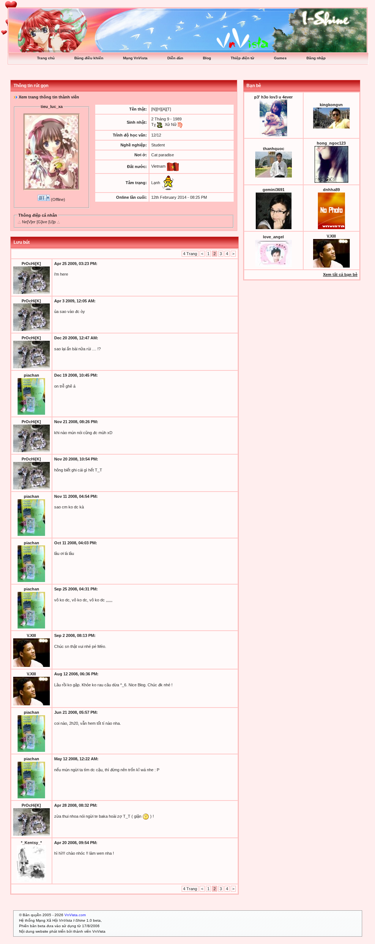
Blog (207, 58)
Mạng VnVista (135, 58)
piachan (31, 375)
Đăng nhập (316, 58)
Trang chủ (46, 58)
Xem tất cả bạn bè (340, 274)
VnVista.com (75, 915)
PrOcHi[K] (31, 263)
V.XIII (31, 635)
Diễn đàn (175, 58)
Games (280, 58)
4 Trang (190, 253)
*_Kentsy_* (31, 842)
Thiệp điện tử (242, 58)
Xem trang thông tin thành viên (49, 97)
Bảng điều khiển (88, 58)
